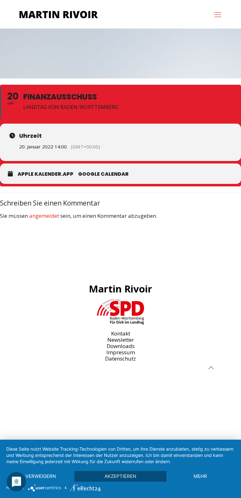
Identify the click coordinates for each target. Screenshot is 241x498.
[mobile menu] (217, 14)
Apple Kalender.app (45, 174)
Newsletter (120, 339)
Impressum (120, 352)
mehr (200, 476)
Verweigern (40, 476)
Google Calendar (103, 174)
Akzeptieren (120, 476)
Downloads (121, 346)
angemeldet (44, 215)
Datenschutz (120, 358)
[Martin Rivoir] (58, 14)
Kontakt (120, 333)
